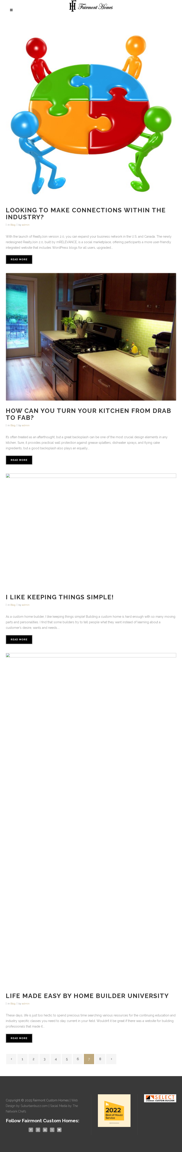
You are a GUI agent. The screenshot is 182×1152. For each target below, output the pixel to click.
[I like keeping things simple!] (91, 530)
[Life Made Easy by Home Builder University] (91, 819)
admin (26, 224)
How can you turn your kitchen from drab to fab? (88, 414)
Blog (13, 224)
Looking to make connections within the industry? (86, 214)
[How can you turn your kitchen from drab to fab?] (91, 337)
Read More (19, 259)
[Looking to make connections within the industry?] (91, 115)
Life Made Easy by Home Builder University (87, 996)
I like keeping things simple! (60, 597)
